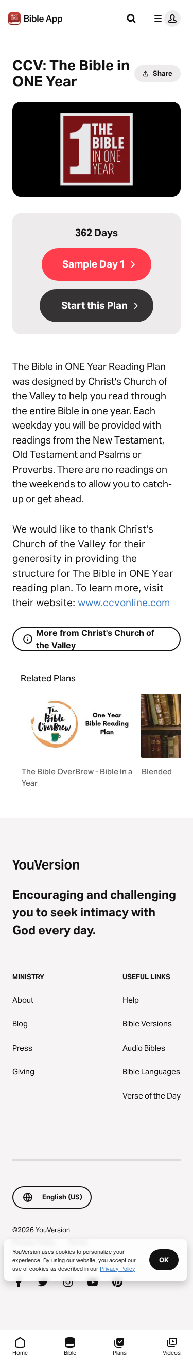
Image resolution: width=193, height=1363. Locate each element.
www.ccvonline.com (124, 603)
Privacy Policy (117, 1268)
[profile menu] (165, 18)
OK (164, 1259)
